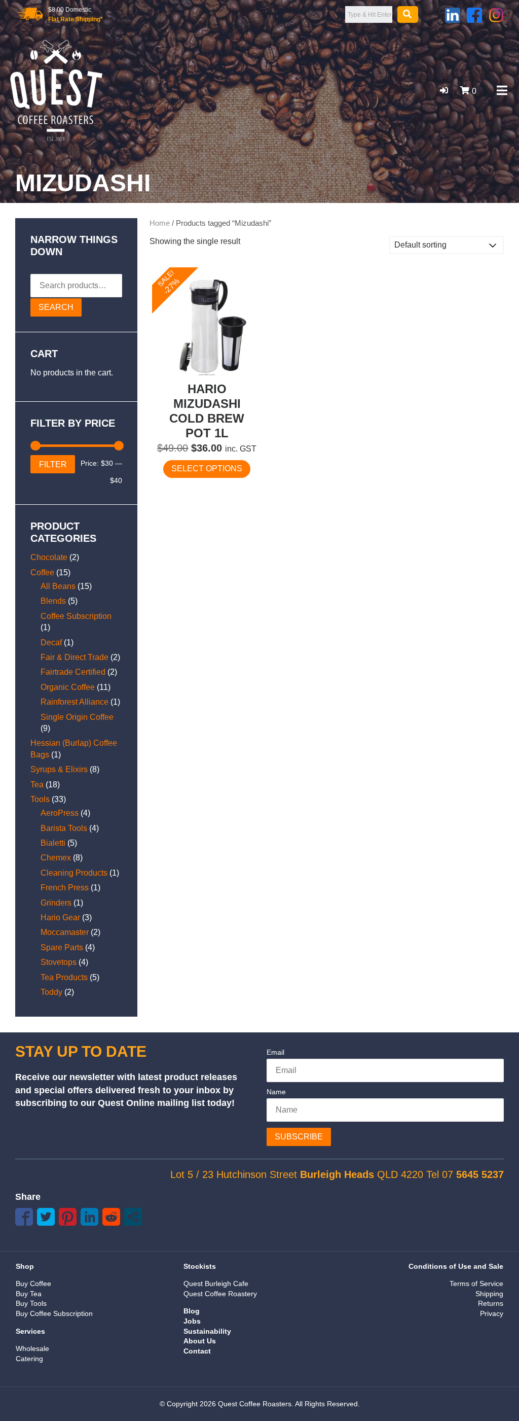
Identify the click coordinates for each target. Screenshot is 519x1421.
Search (56, 307)
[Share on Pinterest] (68, 1217)
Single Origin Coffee (77, 717)
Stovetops (59, 962)
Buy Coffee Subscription (54, 1313)
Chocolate (48, 557)
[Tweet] (46, 1217)
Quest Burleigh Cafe (215, 1283)
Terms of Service (476, 1283)
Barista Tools (64, 828)
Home (160, 223)
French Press (65, 887)
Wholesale (32, 1348)
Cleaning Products (74, 873)
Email (275, 1052)
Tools (40, 799)
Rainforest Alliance (74, 702)
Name (276, 1092)
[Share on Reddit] (111, 1217)
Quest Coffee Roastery (220, 1294)
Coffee (42, 572)
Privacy (491, 1313)
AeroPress (60, 813)
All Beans (58, 586)
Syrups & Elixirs (59, 769)
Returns (490, 1303)
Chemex (56, 857)
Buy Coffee (33, 1283)
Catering (29, 1359)
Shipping (489, 1294)
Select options (206, 468)
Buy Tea (29, 1294)
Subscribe (299, 1136)
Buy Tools (31, 1303)
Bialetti (53, 843)
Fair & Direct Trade (74, 657)
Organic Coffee (68, 687)
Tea (37, 784)
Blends (53, 601)
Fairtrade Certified (73, 672)
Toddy (51, 992)
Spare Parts (62, 947)
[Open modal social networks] (133, 1217)
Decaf (51, 642)
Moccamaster (65, 932)
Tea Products (64, 977)
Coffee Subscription (76, 616)
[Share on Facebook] (24, 1217)
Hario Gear (60, 917)
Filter (53, 464)
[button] (444, 90)
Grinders (56, 902)
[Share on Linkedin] (89, 1217)
